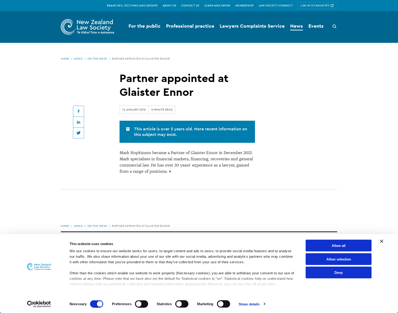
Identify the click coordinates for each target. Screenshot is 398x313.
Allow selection (338, 259)
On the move (97, 59)
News (78, 59)
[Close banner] (381, 241)
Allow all (338, 246)
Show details (249, 304)
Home (65, 59)
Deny (338, 273)
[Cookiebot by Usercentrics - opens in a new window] (39, 304)
